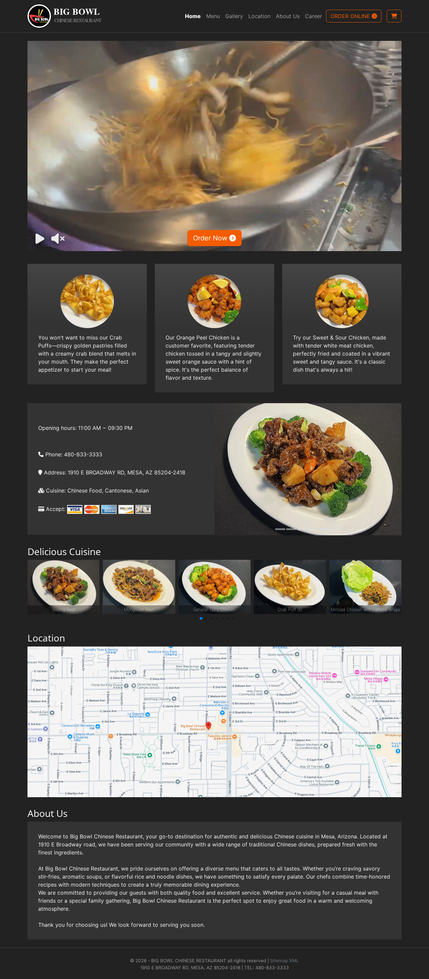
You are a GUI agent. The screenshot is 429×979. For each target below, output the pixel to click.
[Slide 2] (291, 529)
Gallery (234, 16)
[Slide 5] (325, 529)
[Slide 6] (336, 529)
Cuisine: (55, 490)
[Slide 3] (302, 529)
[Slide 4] (314, 529)
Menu (213, 16)
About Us (288, 16)
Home (193, 16)
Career (313, 16)
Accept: (54, 509)
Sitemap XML (284, 960)
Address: (54, 472)
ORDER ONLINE (351, 16)
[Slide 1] (280, 529)
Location (259, 16)
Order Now (211, 238)
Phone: (53, 454)
